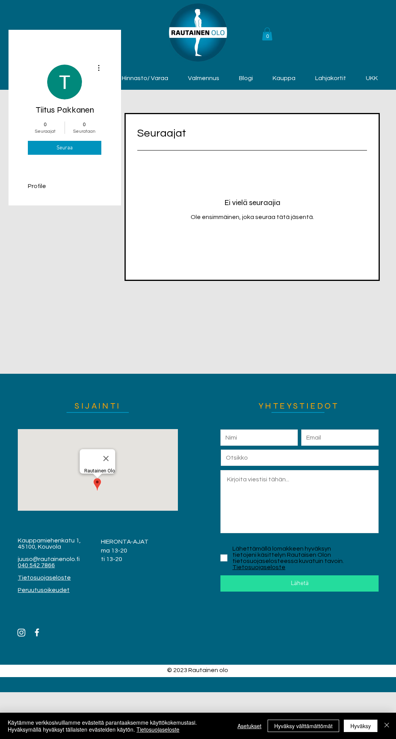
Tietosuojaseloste (158, 729)
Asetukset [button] (249, 726)
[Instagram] (21, 632)
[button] (267, 33)
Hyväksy (360, 726)
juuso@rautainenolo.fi (49, 559)
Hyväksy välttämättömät (303, 726)
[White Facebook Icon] (37, 632)
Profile (37, 186)
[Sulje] (386, 726)
